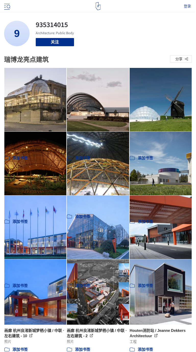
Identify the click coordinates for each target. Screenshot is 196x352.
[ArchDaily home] (98, 6)
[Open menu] (6, 6)
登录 (187, 6)
